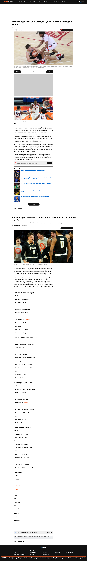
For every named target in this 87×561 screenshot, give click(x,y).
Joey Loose (16, 27)
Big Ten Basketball (58, 1)
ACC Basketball (41, 1)
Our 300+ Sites (57, 550)
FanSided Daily (69, 550)
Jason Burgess (16, 225)
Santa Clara (16, 489)
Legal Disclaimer (69, 552)
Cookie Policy (57, 552)
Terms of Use (44, 552)
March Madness (33, 1)
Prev (17, 71)
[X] (77, 1)
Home (15, 208)
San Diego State (18, 485)
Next (50, 71)
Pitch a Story (17, 552)
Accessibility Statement (19, 554)
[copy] (21, 30)
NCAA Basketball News (23, 1)
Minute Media (7, 557)
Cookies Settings (45, 554)
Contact (43, 550)
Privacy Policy (33, 552)
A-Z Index (32, 554)
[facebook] (79, 1)
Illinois (15, 135)
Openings (32, 550)
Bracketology (21, 208)
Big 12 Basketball (49, 1)
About (16, 1)
